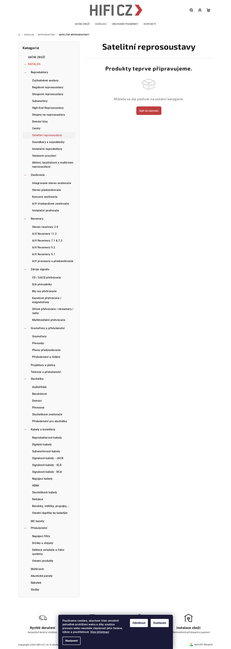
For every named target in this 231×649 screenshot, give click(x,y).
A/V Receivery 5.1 (43, 254)
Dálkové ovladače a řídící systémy (48, 552)
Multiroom (37, 569)
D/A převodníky (42, 284)
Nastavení (71, 640)
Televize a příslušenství (46, 372)
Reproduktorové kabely (47, 437)
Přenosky (38, 343)
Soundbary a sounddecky (48, 142)
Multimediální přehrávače (48, 320)
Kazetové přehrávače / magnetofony (46, 300)
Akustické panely (42, 575)
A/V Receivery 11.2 (44, 233)
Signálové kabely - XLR (47, 465)
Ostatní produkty (42, 560)
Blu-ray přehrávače (44, 291)
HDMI (35, 485)
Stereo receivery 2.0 (45, 227)
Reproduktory (39, 72)
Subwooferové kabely (46, 451)
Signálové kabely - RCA (47, 471)
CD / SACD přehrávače (46, 277)
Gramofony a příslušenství (48, 328)
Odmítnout (139, 623)
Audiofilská (39, 387)
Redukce (37, 499)
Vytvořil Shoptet (203, 644)
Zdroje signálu (40, 269)
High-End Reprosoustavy (48, 107)
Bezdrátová (39, 393)
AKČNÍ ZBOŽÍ (36, 57)
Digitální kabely (42, 444)
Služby (35, 589)
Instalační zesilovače (45, 210)
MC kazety (37, 521)
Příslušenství (39, 528)
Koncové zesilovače (45, 196)
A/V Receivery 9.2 (43, 247)
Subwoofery (40, 101)
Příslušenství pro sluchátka (49, 421)
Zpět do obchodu (149, 110)
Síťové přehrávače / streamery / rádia (53, 311)
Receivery (37, 218)
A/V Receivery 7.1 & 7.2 (47, 240)
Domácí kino (40, 121)
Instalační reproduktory (47, 149)
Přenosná (38, 407)
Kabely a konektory (43, 429)
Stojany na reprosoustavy (48, 114)
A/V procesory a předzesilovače (52, 261)
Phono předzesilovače (46, 350)
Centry (36, 128)
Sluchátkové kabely (44, 492)
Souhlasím (159, 623)
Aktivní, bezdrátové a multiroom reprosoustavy (52, 164)
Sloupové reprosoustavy (47, 94)
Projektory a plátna (43, 365)
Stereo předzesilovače (46, 190)
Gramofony (39, 336)
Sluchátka (37, 378)
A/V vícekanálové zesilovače (50, 203)
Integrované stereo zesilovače (51, 183)
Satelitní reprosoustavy (47, 135)
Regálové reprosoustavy (47, 87)
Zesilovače (38, 175)
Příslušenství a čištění (46, 357)
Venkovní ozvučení (44, 155)
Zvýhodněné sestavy (45, 80)
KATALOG (34, 64)
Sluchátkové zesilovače (47, 414)
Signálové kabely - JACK (48, 458)
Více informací (99, 632)
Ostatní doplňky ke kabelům (50, 513)
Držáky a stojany (42, 543)
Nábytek (36, 582)
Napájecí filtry (41, 536)
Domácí (37, 400)
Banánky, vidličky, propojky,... (50, 506)
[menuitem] (82, 24)
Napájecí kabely (42, 478)
